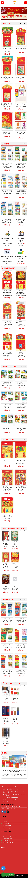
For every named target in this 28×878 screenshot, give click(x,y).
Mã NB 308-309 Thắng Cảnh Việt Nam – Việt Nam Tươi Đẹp (7, 221)
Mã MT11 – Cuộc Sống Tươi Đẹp (21, 646)
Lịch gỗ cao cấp (6, 828)
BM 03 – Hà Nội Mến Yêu (7, 406)
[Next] (27, 767)
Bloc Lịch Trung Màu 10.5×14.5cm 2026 (21, 134)
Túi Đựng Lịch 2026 (15, 698)
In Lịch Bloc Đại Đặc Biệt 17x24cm (7, 105)
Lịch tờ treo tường (7, 825)
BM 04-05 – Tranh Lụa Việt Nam (21, 406)
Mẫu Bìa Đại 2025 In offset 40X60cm (21, 489)
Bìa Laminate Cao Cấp (6, 588)
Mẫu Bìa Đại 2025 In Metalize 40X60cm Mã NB (7, 489)
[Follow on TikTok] (8, 812)
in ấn (24, 243)
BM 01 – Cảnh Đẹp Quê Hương (7, 384)
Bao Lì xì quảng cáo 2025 (6, 720)
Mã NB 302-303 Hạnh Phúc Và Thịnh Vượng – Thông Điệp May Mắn (21, 166)
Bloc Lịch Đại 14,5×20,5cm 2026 (21, 105)
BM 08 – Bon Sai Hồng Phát (21, 429)
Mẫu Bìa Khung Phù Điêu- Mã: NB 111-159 (6, 544)
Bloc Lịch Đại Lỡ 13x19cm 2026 (7, 133)
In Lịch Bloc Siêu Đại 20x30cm (21, 78)
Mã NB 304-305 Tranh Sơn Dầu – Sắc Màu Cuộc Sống (7, 193)
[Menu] (2, 2)
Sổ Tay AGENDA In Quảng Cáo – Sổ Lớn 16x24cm (15, 720)
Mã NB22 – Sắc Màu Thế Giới (7, 620)
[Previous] (1, 767)
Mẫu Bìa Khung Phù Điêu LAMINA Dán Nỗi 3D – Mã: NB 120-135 (5, 566)
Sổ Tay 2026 (6, 698)
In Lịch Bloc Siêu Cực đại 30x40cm (21, 49)
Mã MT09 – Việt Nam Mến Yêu (21, 672)
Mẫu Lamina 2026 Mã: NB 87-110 (15, 544)
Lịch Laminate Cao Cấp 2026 (15, 566)
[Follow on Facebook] (2, 812)
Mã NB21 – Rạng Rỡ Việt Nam (21, 620)
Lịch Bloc (5, 818)
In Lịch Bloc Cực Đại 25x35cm (7, 78)
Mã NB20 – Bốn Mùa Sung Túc (7, 646)
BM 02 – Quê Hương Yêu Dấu (20, 384)
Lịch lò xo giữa (6, 823)
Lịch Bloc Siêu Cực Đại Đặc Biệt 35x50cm (7, 50)
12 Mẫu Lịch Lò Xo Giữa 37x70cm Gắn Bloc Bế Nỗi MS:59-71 (7, 293)
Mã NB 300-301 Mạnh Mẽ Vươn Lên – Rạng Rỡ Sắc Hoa (7, 166)
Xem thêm (23, 23)
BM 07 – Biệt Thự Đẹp (7, 429)
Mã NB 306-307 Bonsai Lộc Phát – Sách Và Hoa (21, 193)
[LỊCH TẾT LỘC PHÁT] (14, 2)
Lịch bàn (5, 821)
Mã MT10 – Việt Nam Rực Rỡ (7, 672)
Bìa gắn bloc (6, 819)
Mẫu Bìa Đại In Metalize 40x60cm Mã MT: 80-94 (21, 462)
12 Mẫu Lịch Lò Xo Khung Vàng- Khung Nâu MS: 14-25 (21, 293)
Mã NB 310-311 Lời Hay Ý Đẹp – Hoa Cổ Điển (21, 221)
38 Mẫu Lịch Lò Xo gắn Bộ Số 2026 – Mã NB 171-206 (20, 324)
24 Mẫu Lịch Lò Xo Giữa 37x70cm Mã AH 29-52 (21, 355)
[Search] (25, 2)
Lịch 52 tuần (6, 827)
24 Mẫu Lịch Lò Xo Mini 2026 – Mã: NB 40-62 (7, 324)
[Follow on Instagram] (5, 812)
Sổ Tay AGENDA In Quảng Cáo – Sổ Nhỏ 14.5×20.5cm (6, 741)
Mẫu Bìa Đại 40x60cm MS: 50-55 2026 (7, 517)
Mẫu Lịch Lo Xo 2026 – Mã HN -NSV (7, 355)
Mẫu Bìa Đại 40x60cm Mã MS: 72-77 (7, 462)
